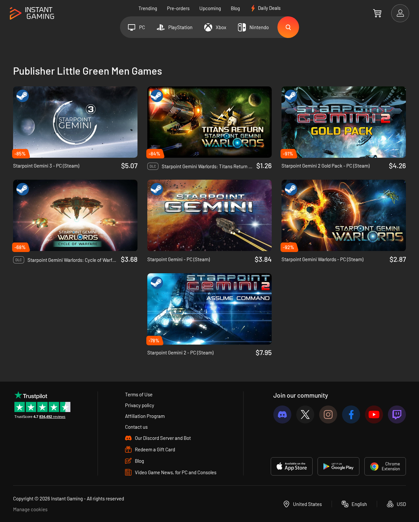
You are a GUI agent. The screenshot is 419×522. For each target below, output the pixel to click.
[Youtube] (374, 414)
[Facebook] (351, 414)
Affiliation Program (145, 416)
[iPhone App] (292, 466)
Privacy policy (139, 405)
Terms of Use (139, 394)
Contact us (136, 427)
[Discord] (282, 414)
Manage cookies (30, 509)
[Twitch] (397, 414)
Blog (235, 8)
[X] (305, 414)
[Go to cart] (377, 13)
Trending (147, 8)
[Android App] (338, 466)
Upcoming (210, 8)
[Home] (32, 13)
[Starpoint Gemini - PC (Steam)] (209, 215)
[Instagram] (328, 414)
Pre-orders (178, 8)
